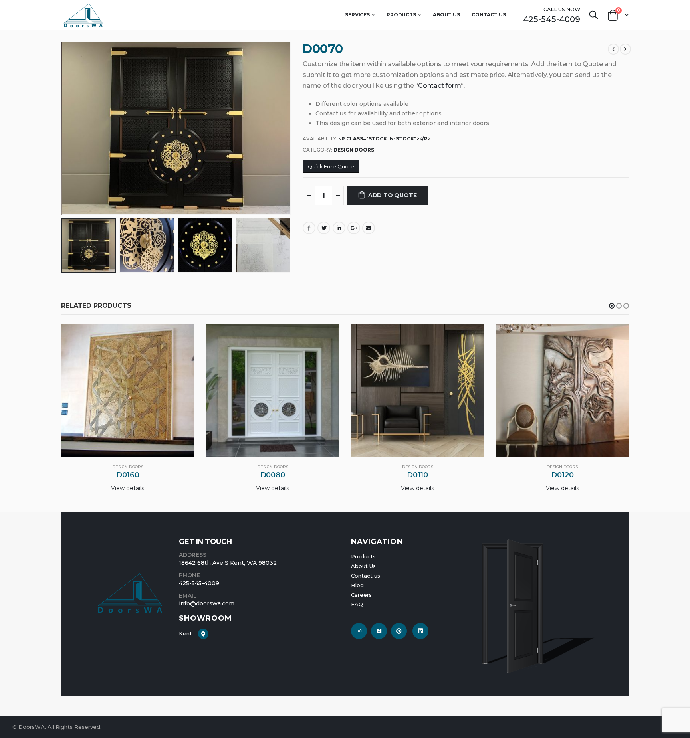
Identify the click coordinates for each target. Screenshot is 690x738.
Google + (353, 228)
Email (368, 228)
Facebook (309, 228)
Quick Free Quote (331, 167)
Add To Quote (392, 195)
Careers (361, 595)
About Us (446, 15)
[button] (611, 306)
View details (127, 488)
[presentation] (63, 128)
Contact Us (489, 15)
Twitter (323, 228)
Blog (357, 585)
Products (401, 15)
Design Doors (353, 150)
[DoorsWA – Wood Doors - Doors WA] (83, 15)
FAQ (357, 604)
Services (357, 15)
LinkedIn (339, 228)
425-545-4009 (551, 19)
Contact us (365, 575)
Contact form (439, 85)
